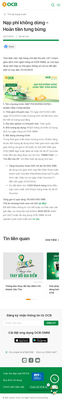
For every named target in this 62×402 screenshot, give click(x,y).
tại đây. (36, 219)
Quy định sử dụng (12, 380)
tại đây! (42, 203)
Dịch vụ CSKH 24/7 (46, 352)
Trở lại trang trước (16, 14)
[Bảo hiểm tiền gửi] (38, 376)
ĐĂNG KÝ (51, 323)
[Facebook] (31, 360)
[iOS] (22, 339)
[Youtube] (37, 360)
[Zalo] (24, 360)
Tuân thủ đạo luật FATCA (16, 373)
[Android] (40, 339)
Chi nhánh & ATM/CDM (21, 352)
